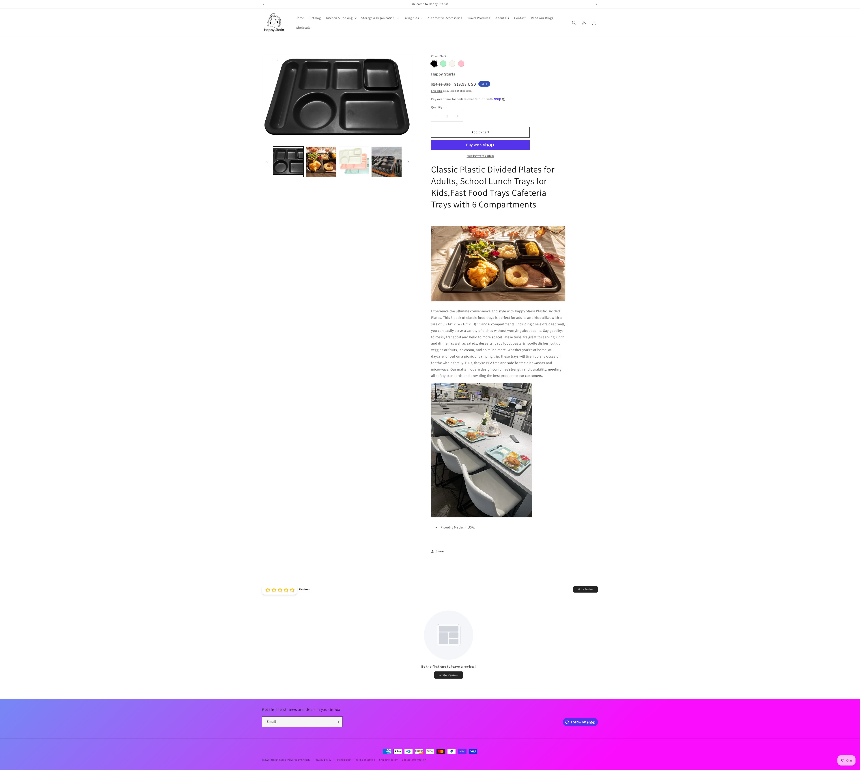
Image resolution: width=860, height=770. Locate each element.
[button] (341, 18)
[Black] (434, 63)
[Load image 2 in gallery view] (321, 162)
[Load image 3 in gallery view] (354, 162)
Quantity (436, 107)
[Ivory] (452, 63)
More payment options (480, 155)
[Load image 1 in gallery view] (288, 162)
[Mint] (443, 63)
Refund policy (344, 759)
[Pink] (461, 63)
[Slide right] (408, 162)
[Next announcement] (596, 4)
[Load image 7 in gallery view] (386, 162)
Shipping (437, 90)
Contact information (414, 759)
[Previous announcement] (264, 4)
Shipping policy (388, 759)
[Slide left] (267, 162)
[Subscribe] (337, 722)
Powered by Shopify (298, 759)
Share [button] (440, 551)
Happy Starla (279, 759)
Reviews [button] (304, 589)
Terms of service (365, 759)
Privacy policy (323, 759)
